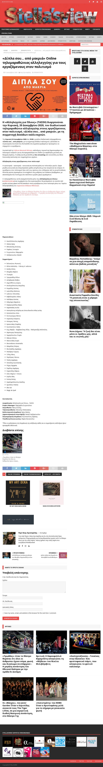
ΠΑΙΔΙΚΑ (61, 37)
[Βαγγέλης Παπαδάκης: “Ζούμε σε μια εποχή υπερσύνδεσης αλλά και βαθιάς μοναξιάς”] (85, 245)
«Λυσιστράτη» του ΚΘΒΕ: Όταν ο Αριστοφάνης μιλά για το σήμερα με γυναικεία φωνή (50, 706)
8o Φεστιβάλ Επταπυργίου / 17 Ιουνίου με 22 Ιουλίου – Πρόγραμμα (84, 110)
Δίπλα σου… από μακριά (52, 474)
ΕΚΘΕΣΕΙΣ (53, 37)
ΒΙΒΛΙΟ (22, 41)
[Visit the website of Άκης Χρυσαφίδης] (19, 546)
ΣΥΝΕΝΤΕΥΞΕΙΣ (77, 29)
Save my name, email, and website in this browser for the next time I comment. (30, 613)
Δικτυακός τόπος (8, 607)
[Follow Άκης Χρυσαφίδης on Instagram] (24, 546)
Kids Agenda (69, 37)
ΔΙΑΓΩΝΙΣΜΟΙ (51, 41)
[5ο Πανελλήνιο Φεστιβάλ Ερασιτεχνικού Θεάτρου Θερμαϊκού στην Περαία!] (85, 166)
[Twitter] (93, 2)
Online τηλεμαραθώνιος (32, 474)
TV (28, 41)
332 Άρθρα (43, 533)
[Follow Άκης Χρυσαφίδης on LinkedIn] (28, 546)
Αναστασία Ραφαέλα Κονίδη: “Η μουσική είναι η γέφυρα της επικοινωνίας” (84, 298)
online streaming (14, 474)
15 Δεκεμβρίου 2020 (11, 72)
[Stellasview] (51, 26)
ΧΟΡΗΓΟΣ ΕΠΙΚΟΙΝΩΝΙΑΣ (43, 29)
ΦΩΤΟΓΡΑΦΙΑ (5, 41)
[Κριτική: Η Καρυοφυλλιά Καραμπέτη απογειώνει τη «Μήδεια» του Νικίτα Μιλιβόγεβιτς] (51, 642)
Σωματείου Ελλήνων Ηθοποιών (28, 186)
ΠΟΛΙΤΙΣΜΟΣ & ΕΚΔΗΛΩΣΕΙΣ (10, 29)
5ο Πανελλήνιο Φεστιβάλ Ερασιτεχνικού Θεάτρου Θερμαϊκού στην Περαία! (83, 182)
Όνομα (5, 595)
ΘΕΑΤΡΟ (4, 37)
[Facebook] (89, 2)
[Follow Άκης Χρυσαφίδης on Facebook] (21, 546)
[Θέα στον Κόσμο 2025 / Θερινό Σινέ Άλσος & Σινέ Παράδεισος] (85, 202)
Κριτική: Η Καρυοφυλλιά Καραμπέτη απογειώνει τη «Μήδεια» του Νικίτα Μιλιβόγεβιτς (50, 660)
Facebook (73, 761)
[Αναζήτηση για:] (90, 44)
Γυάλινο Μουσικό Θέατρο (23, 150)
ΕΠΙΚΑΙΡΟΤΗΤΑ (62, 41)
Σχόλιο (5, 580)
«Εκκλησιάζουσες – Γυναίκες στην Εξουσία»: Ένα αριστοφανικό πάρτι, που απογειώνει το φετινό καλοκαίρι (84, 661)
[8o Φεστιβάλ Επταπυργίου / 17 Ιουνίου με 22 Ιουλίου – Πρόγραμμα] (85, 93)
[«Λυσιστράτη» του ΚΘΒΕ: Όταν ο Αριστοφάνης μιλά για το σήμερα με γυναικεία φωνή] (51, 689)
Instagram (98, 761)
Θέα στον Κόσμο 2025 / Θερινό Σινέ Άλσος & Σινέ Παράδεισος (85, 219)
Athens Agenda (81, 37)
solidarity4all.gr (8, 181)
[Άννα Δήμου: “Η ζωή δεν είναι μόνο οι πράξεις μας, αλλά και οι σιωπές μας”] (85, 317)
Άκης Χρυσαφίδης (25, 72)
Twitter (81, 761)
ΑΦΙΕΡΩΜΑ (72, 41)
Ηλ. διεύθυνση (7, 601)
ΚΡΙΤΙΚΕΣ (67, 29)
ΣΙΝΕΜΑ (38, 37)
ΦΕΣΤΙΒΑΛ (91, 37)
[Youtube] (97, 2)
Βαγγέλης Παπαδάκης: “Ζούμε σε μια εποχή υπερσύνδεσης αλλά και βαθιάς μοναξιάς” (85, 261)
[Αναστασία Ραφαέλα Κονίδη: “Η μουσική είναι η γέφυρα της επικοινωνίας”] (85, 281)
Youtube (89, 761)
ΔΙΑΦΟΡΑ (57, 29)
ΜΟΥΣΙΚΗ (30, 37)
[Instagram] (101, 2)
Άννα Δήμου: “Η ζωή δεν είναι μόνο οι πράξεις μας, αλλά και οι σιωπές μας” (85, 334)
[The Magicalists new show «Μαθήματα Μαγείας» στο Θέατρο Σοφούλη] (85, 129)
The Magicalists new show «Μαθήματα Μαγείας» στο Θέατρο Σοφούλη (83, 146)
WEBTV (87, 29)
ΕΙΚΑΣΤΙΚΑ (15, 41)
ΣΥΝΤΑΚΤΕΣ (96, 29)
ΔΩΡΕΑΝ (42, 41)
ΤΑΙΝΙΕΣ (45, 37)
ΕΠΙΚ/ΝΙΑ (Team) (7, 33)
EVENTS (99, 37)
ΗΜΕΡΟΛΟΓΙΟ (28, 29)
